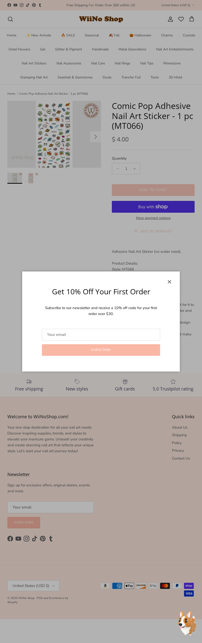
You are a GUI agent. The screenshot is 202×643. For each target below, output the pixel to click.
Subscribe (101, 350)
